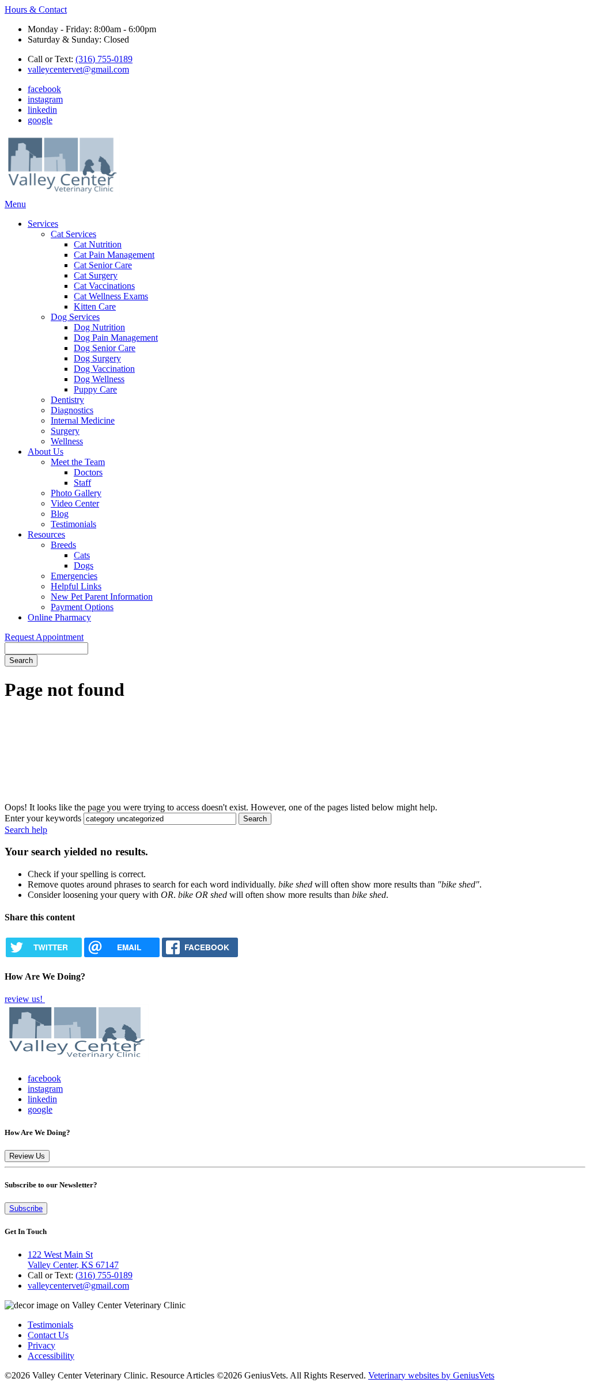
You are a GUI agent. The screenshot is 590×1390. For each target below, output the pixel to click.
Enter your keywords (43, 818)
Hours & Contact (36, 9)
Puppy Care (95, 389)
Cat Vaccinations (104, 286)
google (40, 120)
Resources (46, 534)
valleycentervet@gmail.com (78, 69)
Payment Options (82, 607)
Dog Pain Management (116, 337)
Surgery (65, 431)
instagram (45, 99)
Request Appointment (44, 637)
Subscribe (26, 1208)
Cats (82, 555)
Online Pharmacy (59, 617)
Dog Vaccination (104, 369)
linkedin (42, 110)
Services (43, 224)
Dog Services (75, 317)
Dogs (83, 565)
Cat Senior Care (103, 265)
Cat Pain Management (114, 255)
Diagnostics (72, 410)
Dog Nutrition (99, 327)
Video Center (75, 503)
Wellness (67, 441)
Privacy (41, 1345)
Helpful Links (76, 586)
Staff (82, 483)
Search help (26, 830)
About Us (45, 451)
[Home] (62, 194)
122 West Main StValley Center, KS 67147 (73, 1260)
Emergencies (74, 576)
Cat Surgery (96, 275)
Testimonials (73, 524)
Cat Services (73, 234)
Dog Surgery (97, 358)
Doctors (88, 472)
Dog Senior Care (104, 348)
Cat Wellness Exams (111, 296)
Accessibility (51, 1356)
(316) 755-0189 (104, 59)
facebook (44, 89)
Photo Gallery (76, 493)
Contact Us (48, 1335)
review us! (25, 999)
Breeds (63, 545)
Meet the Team (78, 462)
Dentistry (67, 400)
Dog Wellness (99, 379)
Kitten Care (95, 306)
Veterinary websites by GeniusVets (431, 1375)
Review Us (27, 1156)
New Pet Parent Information (102, 596)
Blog (60, 514)
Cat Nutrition (98, 244)
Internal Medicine (83, 420)
